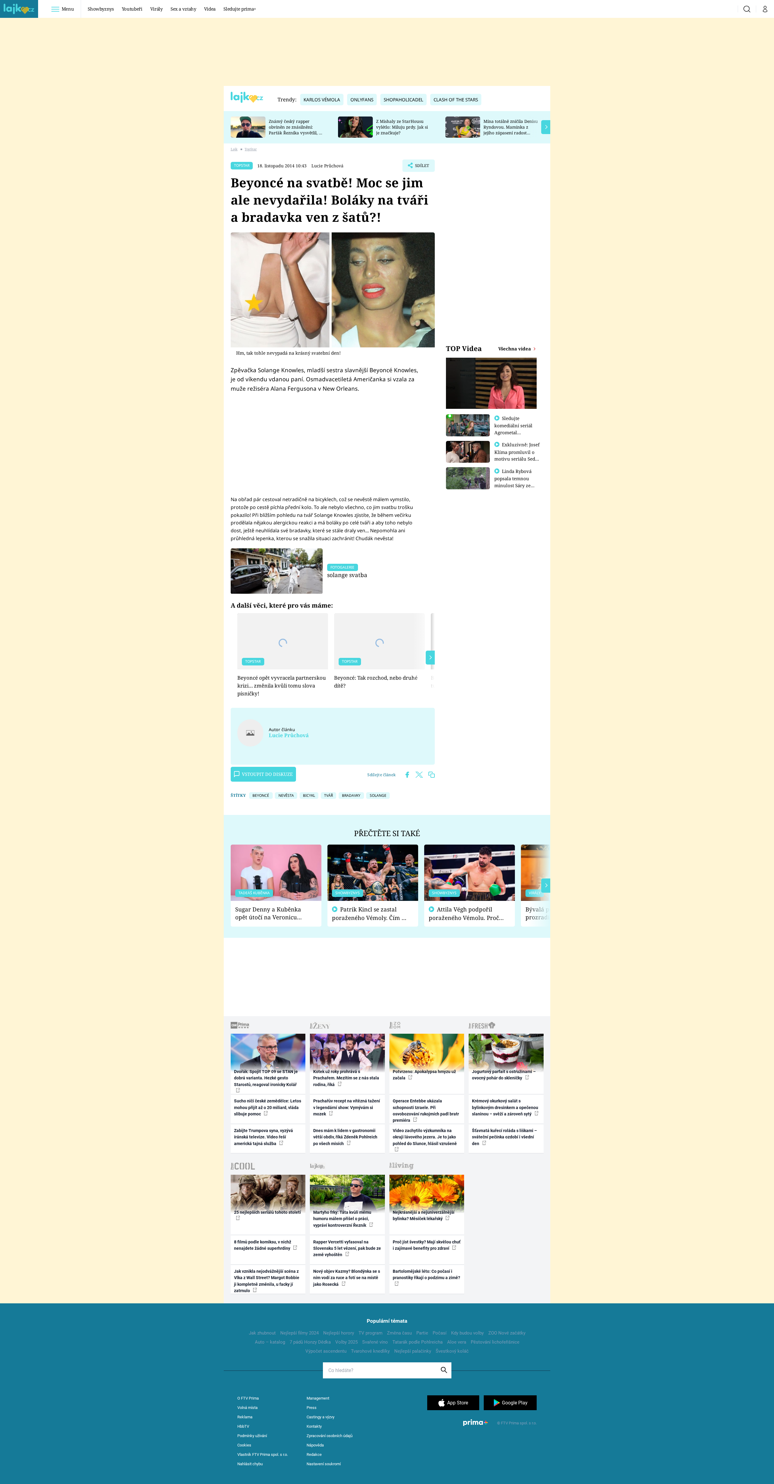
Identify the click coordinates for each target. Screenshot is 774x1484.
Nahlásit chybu (250, 1464)
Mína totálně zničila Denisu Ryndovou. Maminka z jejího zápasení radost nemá (510, 129)
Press (312, 1407)
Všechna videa (515, 349)
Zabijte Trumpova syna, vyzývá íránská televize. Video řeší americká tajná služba (263, 1137)
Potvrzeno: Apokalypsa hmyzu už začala (424, 1074)
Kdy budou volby (467, 1333)
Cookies (244, 1445)
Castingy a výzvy (320, 1417)
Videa (210, 9)
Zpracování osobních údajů (330, 1435)
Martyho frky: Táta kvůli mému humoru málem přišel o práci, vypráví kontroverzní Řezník (342, 1219)
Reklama (244, 1417)
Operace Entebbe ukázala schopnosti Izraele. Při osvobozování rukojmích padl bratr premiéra (426, 1110)
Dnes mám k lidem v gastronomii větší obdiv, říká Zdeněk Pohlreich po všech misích (345, 1137)
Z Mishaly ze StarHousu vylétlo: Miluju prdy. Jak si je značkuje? (402, 127)
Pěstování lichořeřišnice (495, 1342)
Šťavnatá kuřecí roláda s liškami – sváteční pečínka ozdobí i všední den (504, 1137)
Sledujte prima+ (239, 9)
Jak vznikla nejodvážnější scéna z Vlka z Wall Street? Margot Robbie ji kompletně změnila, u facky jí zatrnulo (266, 1281)
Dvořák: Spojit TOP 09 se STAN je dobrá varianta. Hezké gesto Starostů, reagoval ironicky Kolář (266, 1078)
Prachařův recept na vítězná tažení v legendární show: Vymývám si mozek (346, 1107)
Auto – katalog (270, 1342)
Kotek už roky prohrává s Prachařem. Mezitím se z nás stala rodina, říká (346, 1078)
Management (318, 1398)
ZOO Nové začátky (506, 1333)
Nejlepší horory (338, 1333)
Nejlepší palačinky (412, 1351)
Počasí (440, 1333)
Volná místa (247, 1407)
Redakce (314, 1454)
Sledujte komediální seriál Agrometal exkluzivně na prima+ (513, 432)
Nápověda (315, 1445)
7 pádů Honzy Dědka (310, 1342)
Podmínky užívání (252, 1435)
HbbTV (243, 1426)
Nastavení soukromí (324, 1464)
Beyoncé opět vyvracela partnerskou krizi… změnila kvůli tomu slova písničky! (281, 685)
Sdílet (421, 167)
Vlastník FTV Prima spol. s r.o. (262, 1454)
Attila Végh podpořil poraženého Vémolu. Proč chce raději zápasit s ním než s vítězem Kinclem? (464, 913)
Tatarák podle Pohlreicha (417, 1342)
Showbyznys (101, 9)
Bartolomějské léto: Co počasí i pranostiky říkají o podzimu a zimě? (426, 1274)
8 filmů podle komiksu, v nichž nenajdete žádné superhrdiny (262, 1245)
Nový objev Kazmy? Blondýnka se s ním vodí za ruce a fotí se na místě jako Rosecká (346, 1278)
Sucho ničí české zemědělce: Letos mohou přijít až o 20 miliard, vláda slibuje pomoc (267, 1107)
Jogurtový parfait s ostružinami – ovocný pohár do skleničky (504, 1074)
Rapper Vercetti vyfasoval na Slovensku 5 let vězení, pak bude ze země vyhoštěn (347, 1248)
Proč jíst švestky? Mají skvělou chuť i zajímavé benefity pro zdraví (426, 1245)
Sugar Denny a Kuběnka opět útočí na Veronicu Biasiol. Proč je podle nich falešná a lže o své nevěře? (271, 913)
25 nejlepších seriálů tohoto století (267, 1212)
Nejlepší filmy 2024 (299, 1333)
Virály (156, 9)
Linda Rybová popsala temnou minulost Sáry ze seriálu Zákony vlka (515, 481)
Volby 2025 (346, 1342)
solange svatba (347, 575)
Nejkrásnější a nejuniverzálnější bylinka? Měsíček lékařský (423, 1215)
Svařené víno (375, 1342)
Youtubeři (132, 9)
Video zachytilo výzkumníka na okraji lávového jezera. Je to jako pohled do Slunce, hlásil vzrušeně (425, 1137)
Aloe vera (456, 1342)
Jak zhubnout (262, 1333)
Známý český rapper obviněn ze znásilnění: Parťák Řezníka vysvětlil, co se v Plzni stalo (296, 129)
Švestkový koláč (452, 1351)
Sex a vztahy (183, 9)
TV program (370, 1333)
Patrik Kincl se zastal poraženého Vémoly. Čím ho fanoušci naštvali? (370, 913)
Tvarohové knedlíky (370, 1351)
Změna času (399, 1333)
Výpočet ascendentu (325, 1351)
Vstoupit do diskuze (267, 774)
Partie (422, 1333)
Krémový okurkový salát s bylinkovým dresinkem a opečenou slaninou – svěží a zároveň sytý (505, 1107)
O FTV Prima (248, 1398)
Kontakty (314, 1426)
